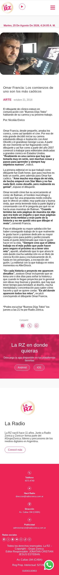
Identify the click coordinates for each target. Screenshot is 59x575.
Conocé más (15, 449)
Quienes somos (29, 571)
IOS (39, 367)
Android (22, 367)
